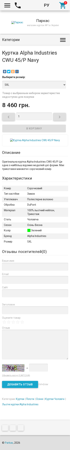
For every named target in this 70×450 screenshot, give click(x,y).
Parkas (9, 442)
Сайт (5, 287)
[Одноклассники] (13, 71)
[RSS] (14, 428)
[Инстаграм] (22, 428)
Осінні (39, 398)
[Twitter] (8, 71)
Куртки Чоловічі (54, 398)
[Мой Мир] (17, 71)
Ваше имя (8, 260)
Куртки (20, 398)
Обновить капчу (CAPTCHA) (16, 375)
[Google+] (6, 428)
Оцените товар (11, 317)
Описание (11, 152)
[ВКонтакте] (4, 71)
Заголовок (8, 304)
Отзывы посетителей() (24, 251)
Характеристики (17, 178)
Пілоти (30, 398)
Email (5, 274)
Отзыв (6, 327)
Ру (46, 5)
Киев (29, 5)
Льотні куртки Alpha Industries (20, 404)
